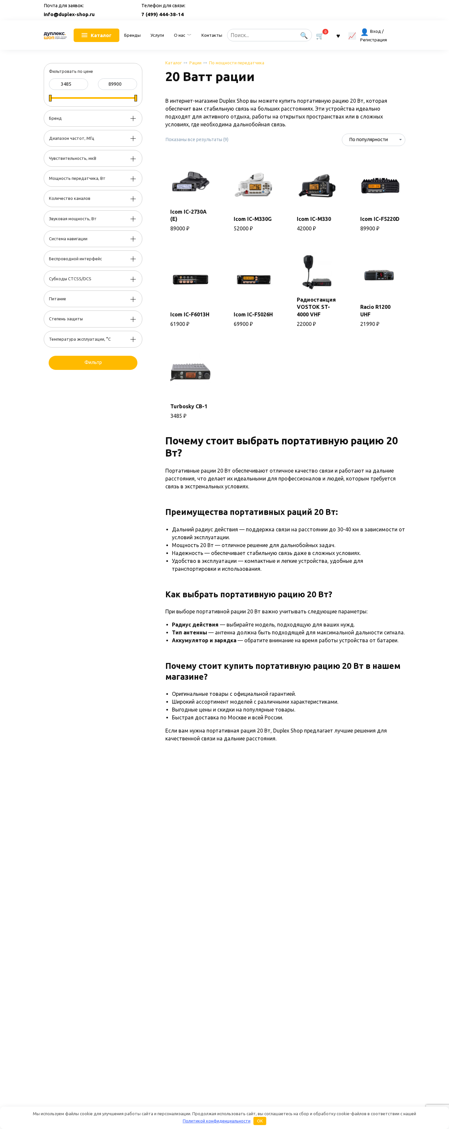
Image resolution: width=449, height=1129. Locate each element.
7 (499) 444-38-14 (162, 14)
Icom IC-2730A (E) (188, 215)
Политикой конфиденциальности (216, 1120)
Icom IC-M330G (253, 219)
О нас (179, 35)
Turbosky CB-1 (188, 406)
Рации (195, 62)
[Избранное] (338, 35)
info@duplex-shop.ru (69, 14)
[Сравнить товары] (352, 35)
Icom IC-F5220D (379, 219)
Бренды (132, 35)
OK (260, 1120)
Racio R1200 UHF (375, 310)
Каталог (173, 62)
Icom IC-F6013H (189, 314)
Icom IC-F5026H (253, 314)
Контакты (211, 35)
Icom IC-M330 (314, 219)
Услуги (157, 35)
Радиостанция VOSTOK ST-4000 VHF (316, 307)
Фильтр (93, 362)
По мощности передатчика (236, 62)
